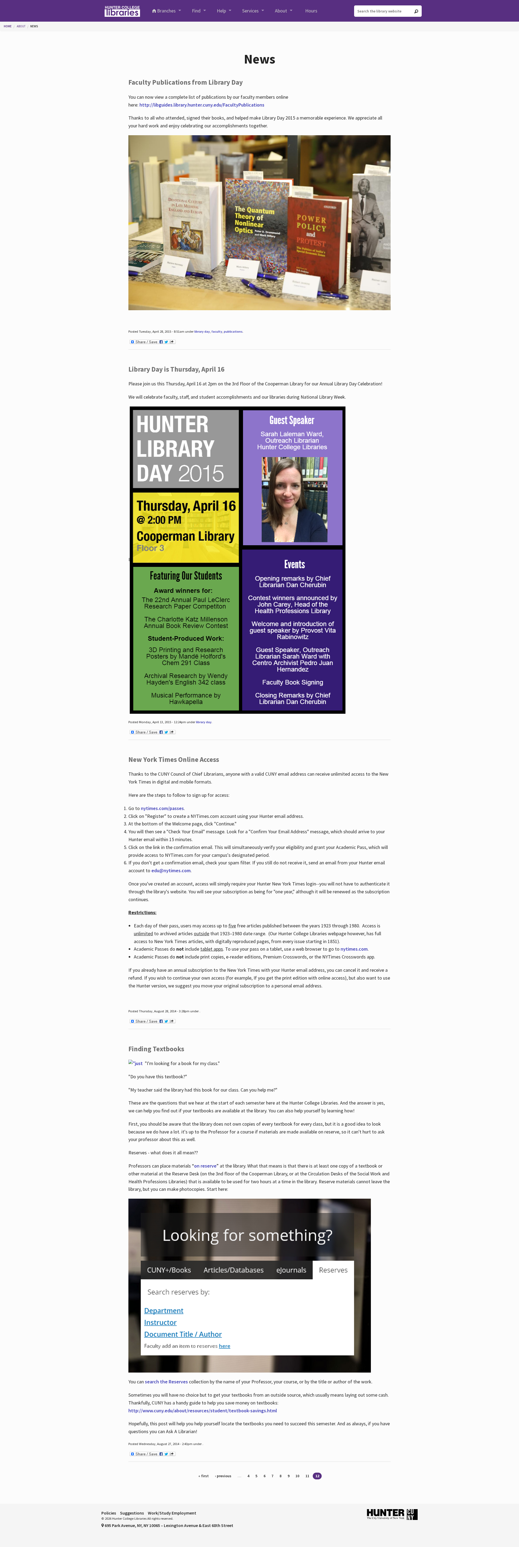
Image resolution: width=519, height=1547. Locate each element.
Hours (311, 11)
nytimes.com (354, 949)
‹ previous (223, 1475)
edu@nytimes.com (171, 870)
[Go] (416, 11)
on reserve (205, 1166)
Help (221, 11)
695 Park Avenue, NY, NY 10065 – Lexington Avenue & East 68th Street (168, 1525)
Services (250, 11)
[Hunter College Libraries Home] (122, 11)
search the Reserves (166, 1382)
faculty (216, 331)
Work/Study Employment (172, 1513)
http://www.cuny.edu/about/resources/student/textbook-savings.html (202, 1410)
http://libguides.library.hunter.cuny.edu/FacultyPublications (201, 105)
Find (196, 11)
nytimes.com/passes (162, 808)
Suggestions (132, 1513)
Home (8, 26)
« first (203, 1475)
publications (233, 331)
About (281, 11)
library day (202, 331)
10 (297, 1475)
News (34, 26)
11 (307, 1475)
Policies (108, 1513)
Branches (166, 11)
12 (317, 1475)
